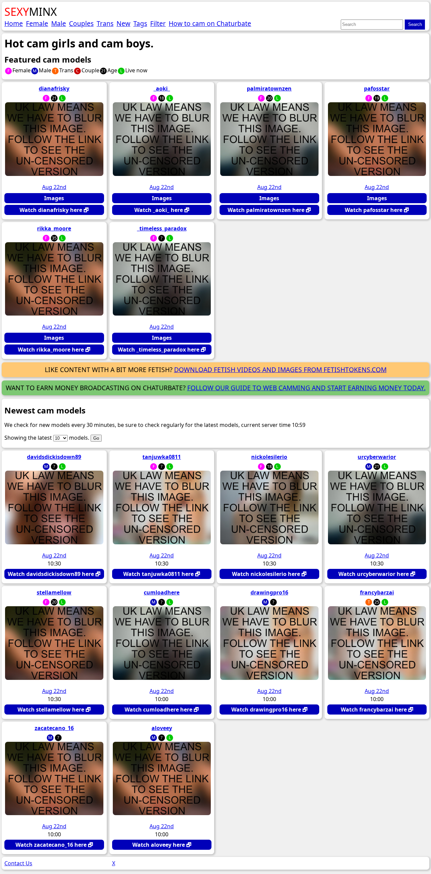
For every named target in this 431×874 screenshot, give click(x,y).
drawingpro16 (269, 592)
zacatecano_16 (54, 728)
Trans (105, 23)
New (123, 23)
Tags (140, 23)
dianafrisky (54, 88)
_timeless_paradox (162, 228)
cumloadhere (161, 592)
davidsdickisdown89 (54, 457)
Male (58, 23)
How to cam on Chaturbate (210, 23)
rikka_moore (54, 228)
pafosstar (377, 88)
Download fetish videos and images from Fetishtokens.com (280, 369)
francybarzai (377, 592)
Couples (81, 23)
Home (13, 23)
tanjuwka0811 (161, 457)
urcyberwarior (377, 457)
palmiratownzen (269, 88)
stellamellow (54, 592)
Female (37, 23)
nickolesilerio (269, 457)
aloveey (162, 728)
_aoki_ (162, 88)
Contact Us (18, 863)
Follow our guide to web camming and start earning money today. (306, 387)
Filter (158, 23)
